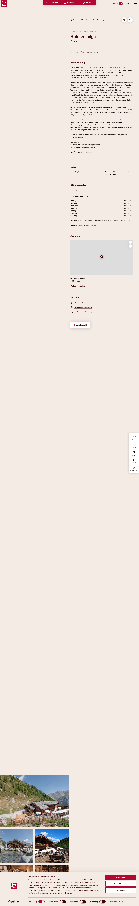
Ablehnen (121, 890)
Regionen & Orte (79, 20)
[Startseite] (71, 20)
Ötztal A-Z (90, 20)
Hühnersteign (100, 20)
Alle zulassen (121, 877)
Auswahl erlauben (121, 884)
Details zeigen (115, 902)
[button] (102, 257)
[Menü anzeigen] (135, 3)
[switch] (63, 901)
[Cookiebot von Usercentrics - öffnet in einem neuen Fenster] (14, 901)
